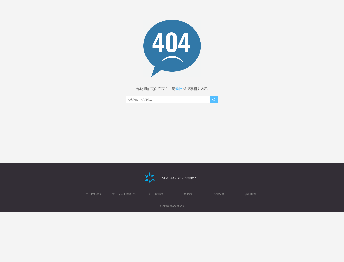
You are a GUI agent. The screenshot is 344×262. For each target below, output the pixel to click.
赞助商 (188, 194)
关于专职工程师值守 (124, 194)
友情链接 (219, 194)
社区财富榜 (156, 194)
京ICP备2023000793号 (172, 206)
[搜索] (214, 99)
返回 (179, 88)
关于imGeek (93, 194)
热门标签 (250, 194)
